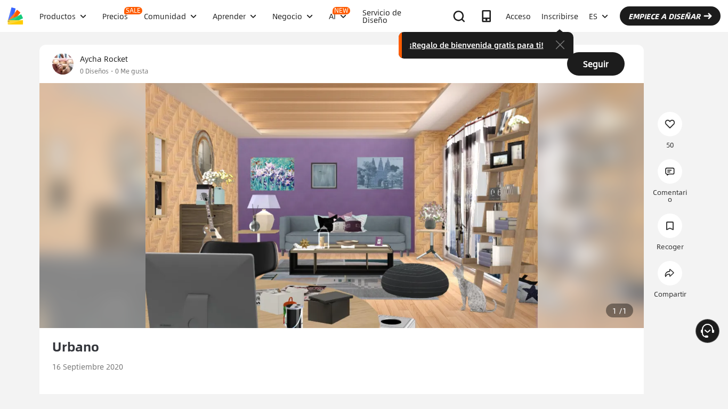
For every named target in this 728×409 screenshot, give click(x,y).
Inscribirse (559, 16)
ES (593, 16)
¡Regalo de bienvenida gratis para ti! (476, 44)
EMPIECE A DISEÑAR (664, 16)
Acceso (518, 16)
